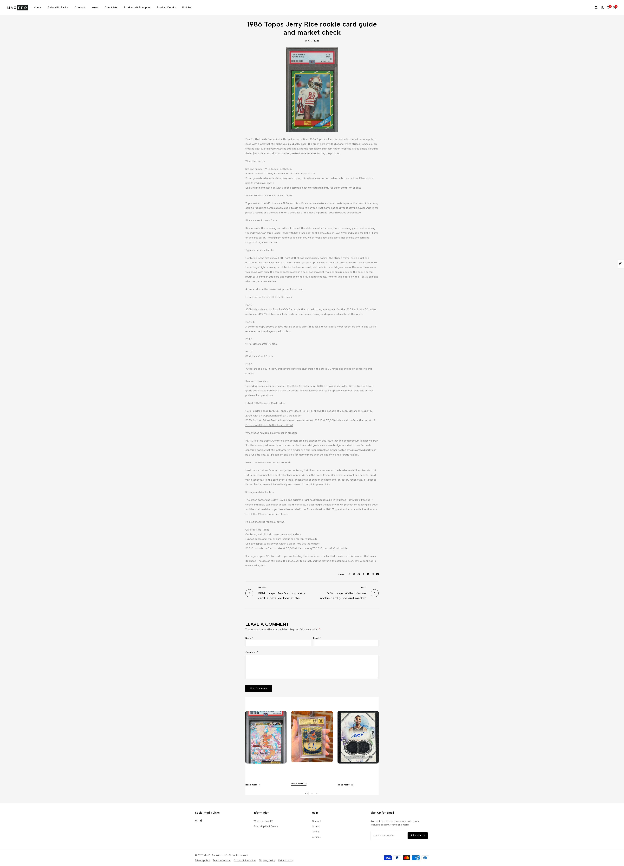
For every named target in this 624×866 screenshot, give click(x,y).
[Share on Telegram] (368, 574)
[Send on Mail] (377, 574)
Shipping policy (267, 860)
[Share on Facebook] (349, 574)
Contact (316, 821)
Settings (316, 837)
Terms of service (222, 860)
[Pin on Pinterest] (359, 574)
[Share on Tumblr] (363, 574)
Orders (315, 826)
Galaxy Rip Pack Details (266, 826)
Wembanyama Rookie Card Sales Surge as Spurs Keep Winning (358, 776)
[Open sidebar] (621, 264)
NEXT (363, 587)
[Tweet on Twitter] (354, 574)
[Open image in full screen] (312, 90)
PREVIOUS (262, 587)
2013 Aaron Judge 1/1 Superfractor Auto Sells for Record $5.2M (311, 774)
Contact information (245, 860)
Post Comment (258, 688)
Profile (315, 831)
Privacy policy (202, 860)
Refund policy (285, 860)
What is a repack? (263, 821)
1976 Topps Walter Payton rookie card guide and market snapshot (343, 598)
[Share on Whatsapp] (373, 574)
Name (249, 638)
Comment (251, 652)
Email (317, 638)
